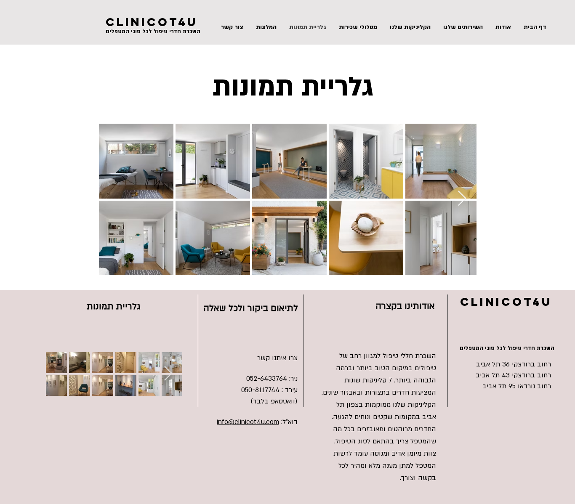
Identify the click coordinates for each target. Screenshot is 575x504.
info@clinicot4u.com (248, 422)
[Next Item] (462, 199)
